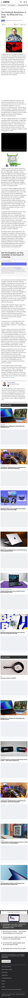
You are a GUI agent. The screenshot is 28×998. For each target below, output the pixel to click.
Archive (3, 983)
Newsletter (24, 24)
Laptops (3, 8)
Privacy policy (4, 972)
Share (4, 24)
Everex (12, 215)
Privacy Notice (18, 269)
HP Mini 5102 (16, 297)
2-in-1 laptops (11, 5)
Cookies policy (5, 975)
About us (3, 981)
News (3, 20)
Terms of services (16, 267)
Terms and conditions (6, 966)
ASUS (21, 192)
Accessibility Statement (7, 978)
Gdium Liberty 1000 (14, 218)
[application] (14, 141)
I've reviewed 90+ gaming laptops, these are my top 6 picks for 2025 (14, 943)
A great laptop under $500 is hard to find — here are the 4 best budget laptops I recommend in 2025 (15, 926)
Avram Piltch (9, 20)
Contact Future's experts (7, 969)
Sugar (8, 122)
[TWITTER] (8, 386)
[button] (1, 2)
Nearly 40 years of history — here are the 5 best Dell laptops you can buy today (14, 932)
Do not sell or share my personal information (11, 989)
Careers (3, 986)
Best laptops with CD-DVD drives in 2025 (14, 948)
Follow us (17, 24)
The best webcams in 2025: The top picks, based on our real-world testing (14, 938)
